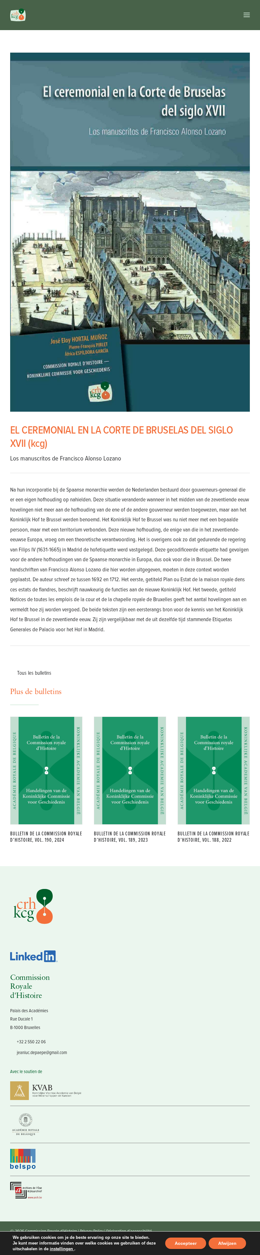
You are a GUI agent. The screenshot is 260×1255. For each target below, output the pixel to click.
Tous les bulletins (34, 672)
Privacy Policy (91, 1231)
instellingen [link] (62, 1248)
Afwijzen (227, 1243)
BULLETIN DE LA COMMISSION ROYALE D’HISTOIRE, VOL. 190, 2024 (46, 837)
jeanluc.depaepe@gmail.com (42, 1052)
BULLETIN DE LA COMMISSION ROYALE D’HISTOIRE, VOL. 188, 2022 (214, 837)
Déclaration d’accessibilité (129, 1231)
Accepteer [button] (186, 1243)
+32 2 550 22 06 (31, 1041)
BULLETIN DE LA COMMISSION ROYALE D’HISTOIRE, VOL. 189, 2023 (130, 837)
